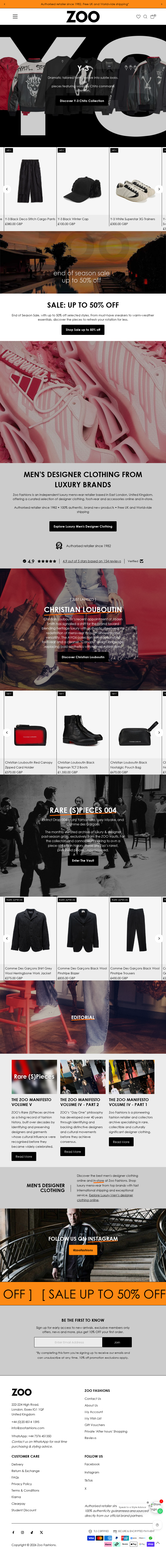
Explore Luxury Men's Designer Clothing (83, 526)
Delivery (17, 1464)
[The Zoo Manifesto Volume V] (34, 1077)
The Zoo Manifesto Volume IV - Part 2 (80, 1102)
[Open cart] (152, 17)
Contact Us (93, 1399)
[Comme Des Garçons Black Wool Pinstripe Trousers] (135, 930)
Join (117, 1342)
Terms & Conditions (25, 1490)
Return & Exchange (26, 1471)
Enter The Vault (83, 860)
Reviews (90, 1438)
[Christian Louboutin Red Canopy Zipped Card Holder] (30, 724)
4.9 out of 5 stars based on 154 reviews (92, 561)
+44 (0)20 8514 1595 (25, 1422)
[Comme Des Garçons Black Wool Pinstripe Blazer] (83, 930)
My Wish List (93, 1418)
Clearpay (18, 1504)
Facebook (92, 1464)
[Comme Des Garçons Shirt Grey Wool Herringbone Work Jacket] (30, 930)
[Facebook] (13, 1533)
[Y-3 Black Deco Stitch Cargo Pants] (30, 181)
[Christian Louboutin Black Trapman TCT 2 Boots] (83, 724)
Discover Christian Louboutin (83, 657)
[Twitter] (41, 1533)
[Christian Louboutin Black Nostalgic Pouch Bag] (135, 724)
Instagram (92, 1472)
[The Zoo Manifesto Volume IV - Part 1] (131, 1077)
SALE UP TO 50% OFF (64, 1293)
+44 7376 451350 (39, 1436)
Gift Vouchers (95, 1425)
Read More (24, 1156)
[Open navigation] (15, 17)
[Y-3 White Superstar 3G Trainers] (135, 181)
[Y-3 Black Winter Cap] (83, 181)
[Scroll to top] (158, 1543)
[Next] (159, 189)
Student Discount (24, 1510)
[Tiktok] (32, 1533)
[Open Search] (145, 17)
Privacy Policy (22, 1484)
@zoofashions (83, 1250)
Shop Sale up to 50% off (83, 329)
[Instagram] (22, 1533)
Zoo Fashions (46, 1545)
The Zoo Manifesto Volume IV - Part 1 (129, 1102)
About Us (91, 1405)
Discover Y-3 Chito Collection (82, 100)
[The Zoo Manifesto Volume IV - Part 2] (83, 1077)
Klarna (16, 1497)
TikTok (89, 1480)
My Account (94, 1412)
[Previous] (7, 189)
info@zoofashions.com (28, 1428)
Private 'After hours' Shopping (106, 1431)
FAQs (15, 1477)
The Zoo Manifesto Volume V (31, 1102)
